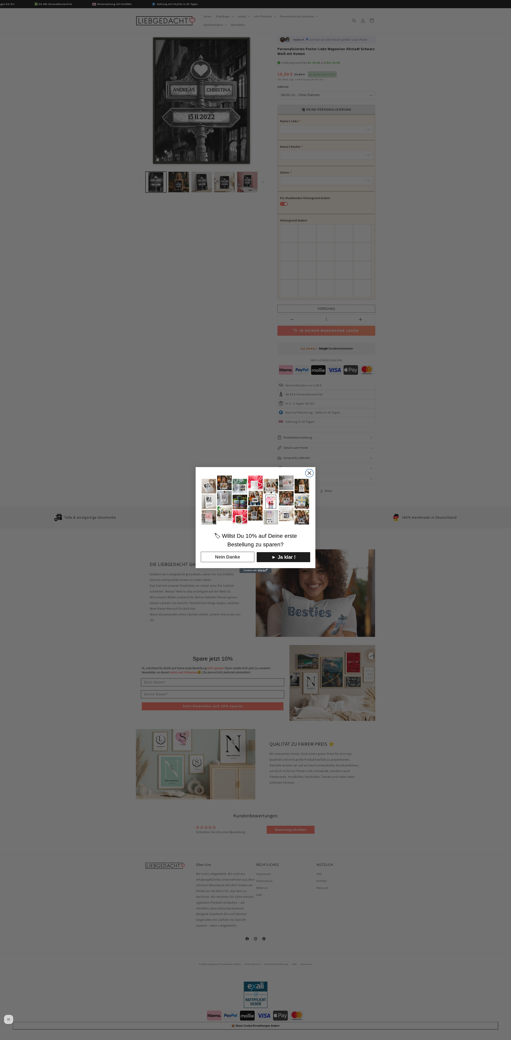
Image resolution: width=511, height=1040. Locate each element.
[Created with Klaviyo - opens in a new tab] (255, 570)
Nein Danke (227, 557)
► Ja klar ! (283, 557)
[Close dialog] (309, 473)
